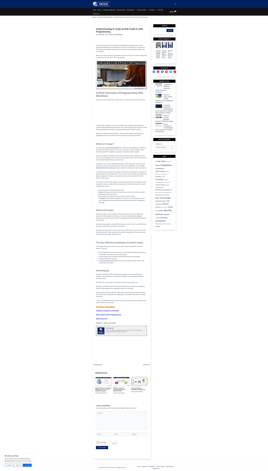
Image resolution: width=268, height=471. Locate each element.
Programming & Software (101, 393)
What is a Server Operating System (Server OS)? (119, 389)
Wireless (157, 226)
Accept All (27, 465)
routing (170, 207)
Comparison (166, 165)
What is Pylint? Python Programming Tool (108, 314)
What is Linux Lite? (101, 319)
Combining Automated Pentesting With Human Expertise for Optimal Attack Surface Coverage (164, 109)
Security (168, 210)
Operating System (160, 201)
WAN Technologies (167, 223)
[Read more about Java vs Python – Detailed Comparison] (139, 381)
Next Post (147, 364)
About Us (145, 466)
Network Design (168, 192)
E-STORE (160, 10)
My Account (96, 13)
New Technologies (163, 198)
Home (94, 10)
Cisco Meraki (169, 161)
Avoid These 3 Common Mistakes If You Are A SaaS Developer (103, 389)
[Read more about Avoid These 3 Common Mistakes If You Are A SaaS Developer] (103, 381)
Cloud (157, 165)
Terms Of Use (160, 466)
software (166, 214)
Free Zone (152, 10)
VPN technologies (159, 223)
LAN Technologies (160, 185)
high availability (158, 174)
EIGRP (167, 171)
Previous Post (97, 364)
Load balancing (159, 187)
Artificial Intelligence (109, 10)
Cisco (163, 161)
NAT (163, 192)
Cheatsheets (130, 10)
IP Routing (159, 179)
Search (170, 30)
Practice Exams (141, 10)
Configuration (159, 168)
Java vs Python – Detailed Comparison (138, 388)
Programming (158, 204)
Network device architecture (162, 195)
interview (158, 176)
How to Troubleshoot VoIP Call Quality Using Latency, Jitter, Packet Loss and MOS (164, 127)
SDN (156, 210)
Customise (9, 465)
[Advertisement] (121, 41)
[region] (18, 461)
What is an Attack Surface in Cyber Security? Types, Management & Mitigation (164, 98)
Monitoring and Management (163, 190)
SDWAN (160, 210)
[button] (175, 4)
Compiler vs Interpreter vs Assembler (107, 310)
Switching (163, 218)
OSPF (168, 201)
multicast (160, 192)
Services (159, 214)
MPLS (156, 192)
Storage (157, 217)
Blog (99, 10)
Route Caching (164, 207)
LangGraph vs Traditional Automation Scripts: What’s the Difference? (163, 88)
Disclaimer (152, 466)
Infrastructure (164, 174)
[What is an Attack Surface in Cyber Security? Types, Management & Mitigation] (158, 96)
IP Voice (166, 179)
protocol (165, 204)
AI (156, 161)
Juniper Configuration (159, 182)
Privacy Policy (169, 466)
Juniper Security (167, 182)
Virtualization (160, 221)
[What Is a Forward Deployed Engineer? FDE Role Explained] (158, 116)
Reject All (18, 465)
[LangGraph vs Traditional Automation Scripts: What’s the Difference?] (158, 85)
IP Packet (163, 176)
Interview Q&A (121, 10)
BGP (158, 161)
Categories (158, 144)
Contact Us (156, 468)
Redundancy (158, 207)
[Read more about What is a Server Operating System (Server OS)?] (121, 381)
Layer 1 (167, 184)
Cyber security (160, 171)
